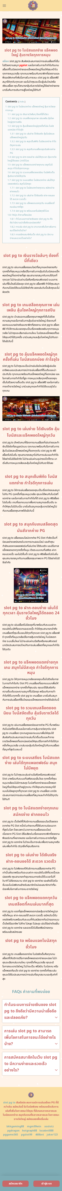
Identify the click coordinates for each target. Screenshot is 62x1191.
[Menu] (4, 5)
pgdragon (13, 1131)
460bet (39, 1135)
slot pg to (9, 1103)
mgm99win (34, 1126)
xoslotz (49, 1126)
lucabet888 (46, 1131)
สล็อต (5, 61)
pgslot (23, 65)
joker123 (52, 1135)
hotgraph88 (29, 1131)
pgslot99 (26, 1135)
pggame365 (10, 1135)
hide (22, 101)
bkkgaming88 (15, 1126)
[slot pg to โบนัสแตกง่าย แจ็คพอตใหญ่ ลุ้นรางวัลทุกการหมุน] (33, 5)
